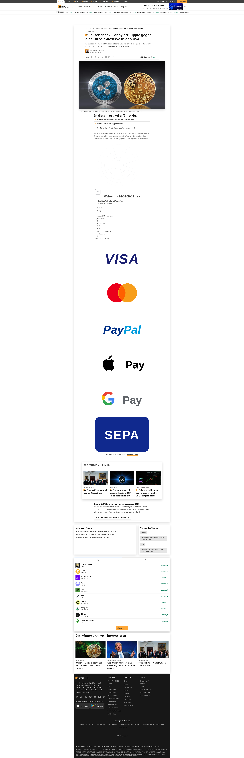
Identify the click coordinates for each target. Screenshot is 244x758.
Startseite (88, 28)
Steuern (100, 7)
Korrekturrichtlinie (114, 711)
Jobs (109, 686)
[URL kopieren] (113, 57)
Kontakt (142, 686)
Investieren (108, 7)
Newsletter (127, 702)
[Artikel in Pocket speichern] (106, 57)
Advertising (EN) (145, 689)
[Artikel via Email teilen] (109, 57)
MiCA (116, 7)
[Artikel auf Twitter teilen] (96, 57)
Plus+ (110, 28)
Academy (127, 696)
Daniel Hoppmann (98, 50)
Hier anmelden (132, 455)
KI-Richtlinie (112, 714)
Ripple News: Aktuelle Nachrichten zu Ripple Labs (152, 538)
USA (142, 544)
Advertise (172, 1)
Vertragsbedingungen (87, 724)
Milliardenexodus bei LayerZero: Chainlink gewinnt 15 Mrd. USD (96, 531)
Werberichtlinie (113, 708)
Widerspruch (123, 728)
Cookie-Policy (112, 724)
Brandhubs (128, 699)
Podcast (126, 693)
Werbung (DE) (145, 692)
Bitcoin (80, 7)
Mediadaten (112, 689)
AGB (117, 736)
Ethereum (87, 7)
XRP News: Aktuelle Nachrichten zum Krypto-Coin (152, 550)
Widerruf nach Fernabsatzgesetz (153, 724)
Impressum (112, 692)
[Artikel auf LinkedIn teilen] (99, 57)
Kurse (126, 684)
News (126, 681)
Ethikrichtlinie (112, 705)
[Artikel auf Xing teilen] (102, 57)
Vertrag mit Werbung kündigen (130, 724)
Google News (128, 705)
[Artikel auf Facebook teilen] (92, 57)
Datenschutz (112, 696)
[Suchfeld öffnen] (185, 7)
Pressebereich (145, 696)
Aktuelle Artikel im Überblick (99, 28)
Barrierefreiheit (113, 699)
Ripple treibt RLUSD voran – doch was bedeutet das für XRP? (95, 534)
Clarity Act (123, 7)
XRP (94, 7)
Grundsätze (112, 702)
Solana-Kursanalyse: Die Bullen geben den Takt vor (92, 537)
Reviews (126, 690)
